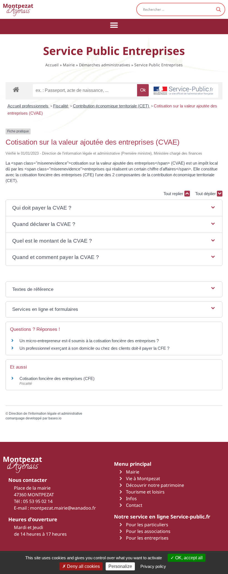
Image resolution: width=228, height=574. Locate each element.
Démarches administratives (104, 64)
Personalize (120, 566)
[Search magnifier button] (218, 9)
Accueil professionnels (28, 106)
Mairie (69, 64)
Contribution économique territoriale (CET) (111, 106)
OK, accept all (188, 557)
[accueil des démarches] (16, 89)
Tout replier (173, 193)
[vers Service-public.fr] (183, 91)
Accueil (52, 64)
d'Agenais (18, 9)
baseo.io (54, 418)
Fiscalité (61, 106)
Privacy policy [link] (153, 566)
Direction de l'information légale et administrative (45, 414)
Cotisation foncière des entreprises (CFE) (57, 378)
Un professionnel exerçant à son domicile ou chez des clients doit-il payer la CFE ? (94, 348)
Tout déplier (206, 193)
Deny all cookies (83, 566)
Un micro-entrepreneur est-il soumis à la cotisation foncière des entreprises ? (89, 340)
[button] (114, 25)
